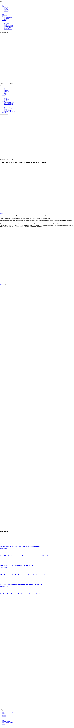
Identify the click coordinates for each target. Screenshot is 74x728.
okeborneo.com (4, 711)
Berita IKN (4, 112)
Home (3, 5)
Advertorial (4, 20)
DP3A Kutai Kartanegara (8, 27)
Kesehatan (6, 7)
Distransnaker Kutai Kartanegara (9, 30)
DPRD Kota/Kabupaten (8, 17)
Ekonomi (5, 8)
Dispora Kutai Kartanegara (8, 25)
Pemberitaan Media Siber (6, 721)
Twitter (3, 717)
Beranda (3, 724)
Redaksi (3, 713)
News (3, 6)
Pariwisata (6, 11)
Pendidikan (6, 9)
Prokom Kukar (6, 28)
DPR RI (5, 19)
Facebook (4, 715)
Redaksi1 (1, 284)
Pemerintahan (4, 15)
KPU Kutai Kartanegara (8, 29)
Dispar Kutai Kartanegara (8, 22)
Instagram (4, 716)
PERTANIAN (6, 10)
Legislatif (3, 16)
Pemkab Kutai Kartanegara (8, 26)
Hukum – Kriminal (5, 14)
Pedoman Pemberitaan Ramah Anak (8, 712)
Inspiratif (5, 12)
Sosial (5, 93)
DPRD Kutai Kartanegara (8, 103)
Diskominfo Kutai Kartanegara (9, 102)
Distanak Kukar (6, 23)
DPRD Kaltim (6, 18)
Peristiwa (3, 13)
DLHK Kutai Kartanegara (8, 24)
